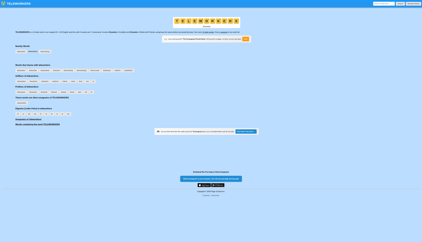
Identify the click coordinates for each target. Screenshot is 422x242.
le (41, 114)
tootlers (117, 70)
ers (87, 81)
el (18, 114)
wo (68, 114)
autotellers (128, 70)
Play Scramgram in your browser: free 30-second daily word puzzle (211, 179)
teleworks (33, 70)
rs (93, 81)
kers (80, 81)
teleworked (45, 70)
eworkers (44, 81)
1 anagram (223, 32)
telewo (63, 92)
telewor (54, 92)
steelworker (21, 103)
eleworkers (21, 81)
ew (29, 114)
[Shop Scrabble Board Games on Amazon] (206, 27)
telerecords (95, 70)
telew (72, 92)
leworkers (33, 81)
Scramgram (215, 195)
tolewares (107, 70)
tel (86, 92)
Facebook (206, 195)
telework (56, 70)
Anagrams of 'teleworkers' (28, 119)
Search (400, 4)
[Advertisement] (206, 58)
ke (35, 114)
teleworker (21, 51)
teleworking (44, 51)
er (23, 114)
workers (55, 81)
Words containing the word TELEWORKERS (37, 124)
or (46, 114)
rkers (73, 81)
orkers (64, 81)
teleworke (33, 92)
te (91, 92)
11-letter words (208, 32)
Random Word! (413, 4)
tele (79, 92)
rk (51, 114)
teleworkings (82, 70)
